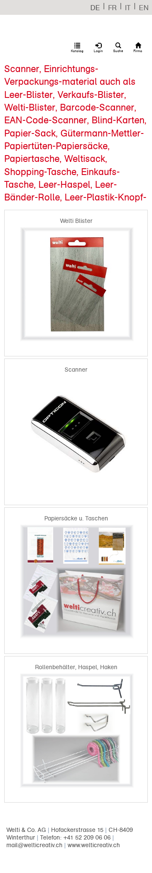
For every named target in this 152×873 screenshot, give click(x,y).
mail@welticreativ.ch (34, 845)
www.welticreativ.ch (94, 845)
